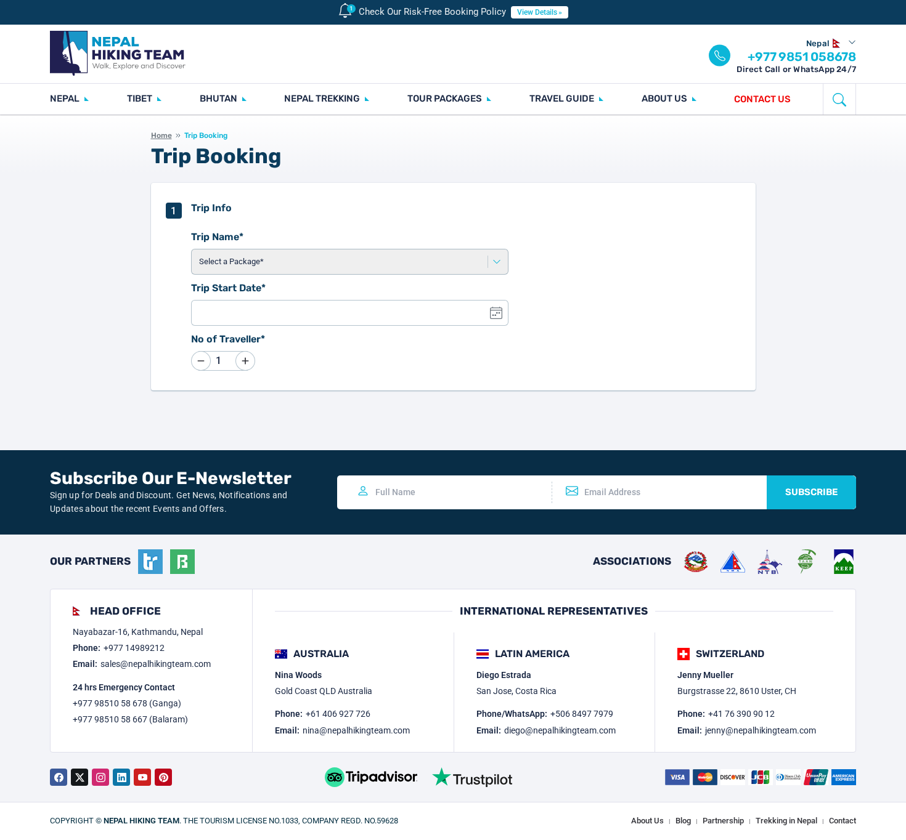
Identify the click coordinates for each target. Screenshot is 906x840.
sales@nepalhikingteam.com (155, 664)
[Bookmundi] (182, 561)
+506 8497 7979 (581, 714)
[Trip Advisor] (371, 777)
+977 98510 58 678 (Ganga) (127, 703)
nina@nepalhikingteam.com (356, 730)
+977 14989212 (134, 648)
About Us (647, 820)
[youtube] (142, 777)
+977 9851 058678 (802, 56)
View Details (537, 12)
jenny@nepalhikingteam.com (760, 730)
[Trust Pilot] (472, 777)
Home (161, 135)
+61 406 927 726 (338, 714)
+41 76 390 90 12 (741, 714)
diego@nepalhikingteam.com (560, 730)
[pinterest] (163, 777)
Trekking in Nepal (786, 820)
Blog (683, 820)
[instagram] (100, 777)
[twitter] (79, 777)
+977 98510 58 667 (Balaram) (130, 719)
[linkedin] (121, 777)
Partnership (723, 820)
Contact (842, 820)
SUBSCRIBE (811, 492)
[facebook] (58, 777)
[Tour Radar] (150, 561)
